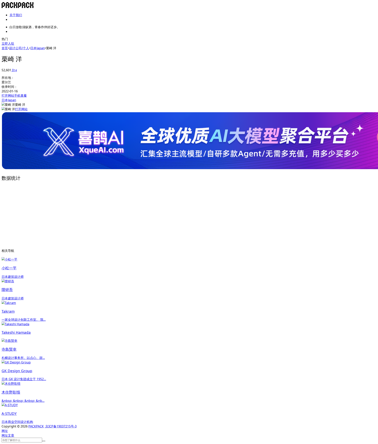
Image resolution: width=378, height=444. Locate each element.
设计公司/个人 (19, 48)
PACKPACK (36, 426)
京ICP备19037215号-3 (60, 426)
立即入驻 (8, 43)
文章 (11, 435)
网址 (5, 435)
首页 (5, 48)
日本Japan (37, 48)
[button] (5, 431)
